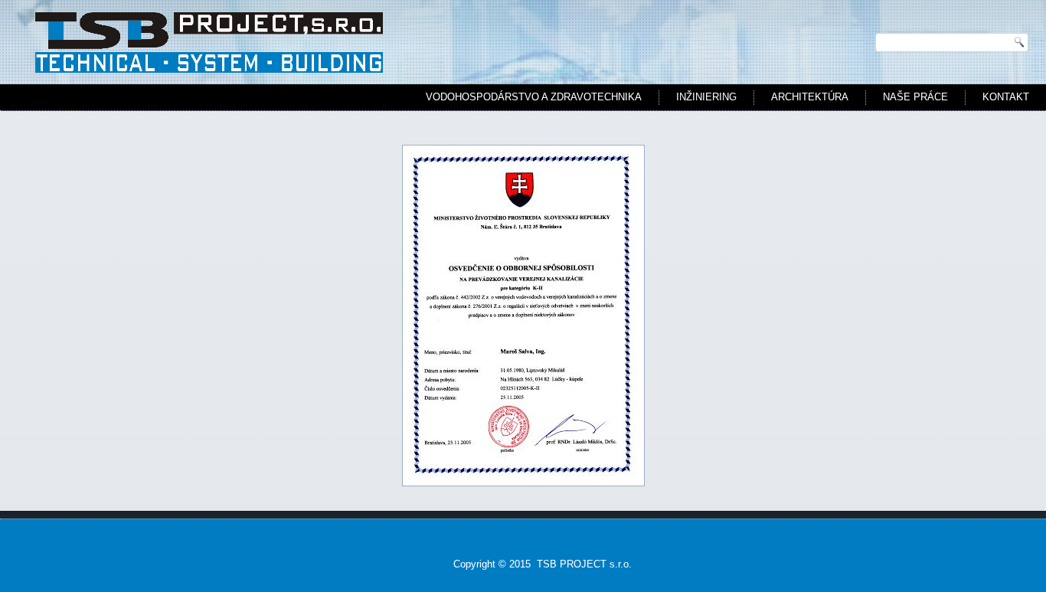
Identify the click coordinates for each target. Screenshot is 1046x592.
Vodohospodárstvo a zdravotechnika (534, 97)
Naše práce (915, 97)
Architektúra (809, 97)
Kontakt (1005, 97)
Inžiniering (706, 97)
